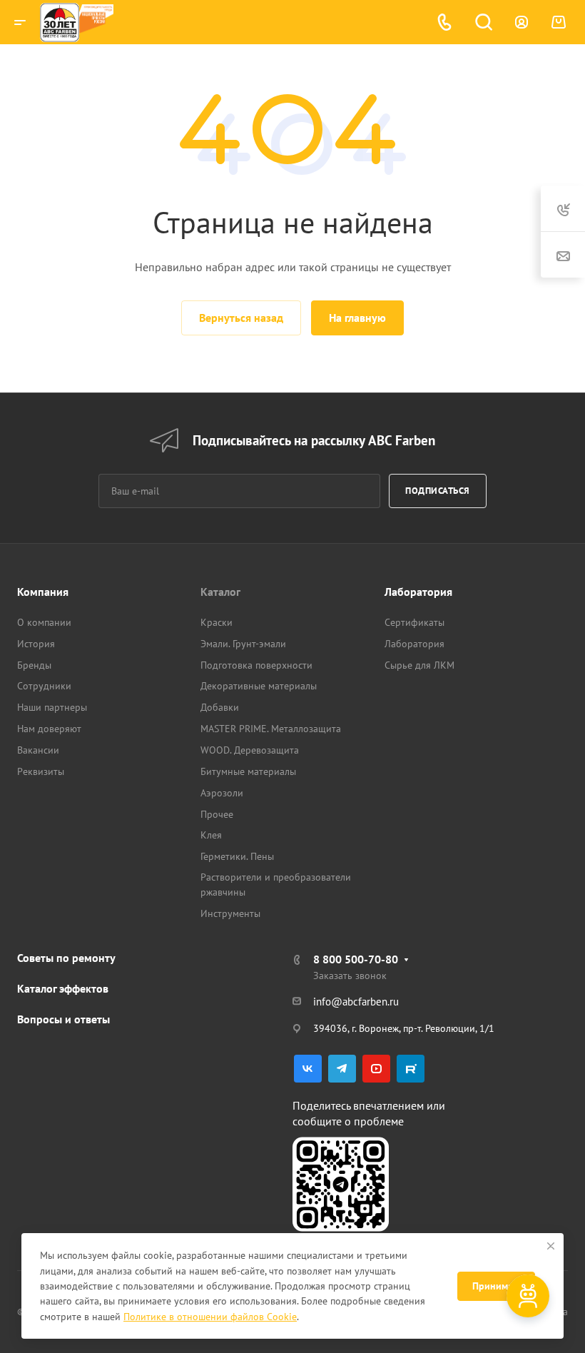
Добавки (219, 707)
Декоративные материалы (258, 685)
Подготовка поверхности (256, 665)
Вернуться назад (241, 317)
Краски (216, 622)
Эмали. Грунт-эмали (243, 643)
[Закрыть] (551, 1246)
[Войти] (521, 22)
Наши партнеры (52, 707)
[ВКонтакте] (308, 1069)
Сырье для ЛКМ (419, 665)
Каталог (220, 591)
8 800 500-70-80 (355, 959)
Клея (211, 834)
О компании (44, 622)
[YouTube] (376, 1069)
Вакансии (38, 750)
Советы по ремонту (66, 958)
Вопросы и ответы (63, 1019)
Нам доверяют (49, 728)
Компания (42, 591)
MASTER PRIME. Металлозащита (270, 728)
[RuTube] (410, 1069)
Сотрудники (44, 685)
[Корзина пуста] (558, 22)
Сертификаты (414, 622)
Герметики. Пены (237, 856)
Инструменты (230, 913)
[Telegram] (342, 1069)
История (36, 643)
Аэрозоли (221, 792)
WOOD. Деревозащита (249, 750)
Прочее (216, 814)
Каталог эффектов (62, 988)
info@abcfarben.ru (356, 1001)
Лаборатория (418, 591)
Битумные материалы (248, 771)
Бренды (34, 665)
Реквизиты (40, 771)
